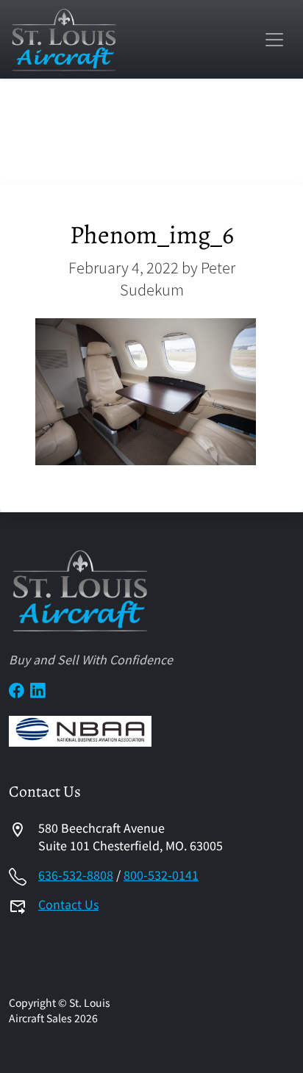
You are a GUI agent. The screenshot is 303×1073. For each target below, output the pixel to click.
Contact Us (68, 904)
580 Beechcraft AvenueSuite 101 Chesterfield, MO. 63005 (130, 836)
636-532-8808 (75, 874)
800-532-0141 (161, 874)
